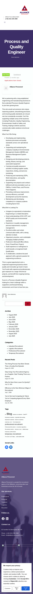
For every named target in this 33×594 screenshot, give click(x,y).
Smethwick (17, 74)
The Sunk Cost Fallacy (10, 436)
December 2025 (14, 329)
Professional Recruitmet (10, 427)
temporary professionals (10, 431)
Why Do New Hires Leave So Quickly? (17, 382)
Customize (7, 588)
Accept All (25, 588)
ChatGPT (25, 414)
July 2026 (12, 317)
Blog (9, 413)
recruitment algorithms (21, 427)
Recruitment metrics (9, 429)
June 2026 (12, 319)
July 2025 (12, 336)
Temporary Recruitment (16, 353)
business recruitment (17, 414)
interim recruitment (19, 419)
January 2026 (13, 326)
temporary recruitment (13, 434)
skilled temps (25, 429)
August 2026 (13, 315)
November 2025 (14, 331)
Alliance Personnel (8, 477)
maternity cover (8, 422)
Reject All (16, 588)
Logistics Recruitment (16, 348)
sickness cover (18, 429)
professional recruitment (14, 424)
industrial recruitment (9, 419)
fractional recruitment (9, 417)
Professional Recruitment (17, 351)
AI (5, 414)
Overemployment (16, 422)
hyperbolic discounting (20, 417)
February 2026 (13, 324)
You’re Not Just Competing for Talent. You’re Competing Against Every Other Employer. (17, 398)
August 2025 (13, 333)
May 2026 (12, 322)
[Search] (28, 304)
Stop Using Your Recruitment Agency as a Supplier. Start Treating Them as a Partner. (17, 374)
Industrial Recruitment (16, 346)
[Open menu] (5, 22)
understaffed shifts (20, 436)
